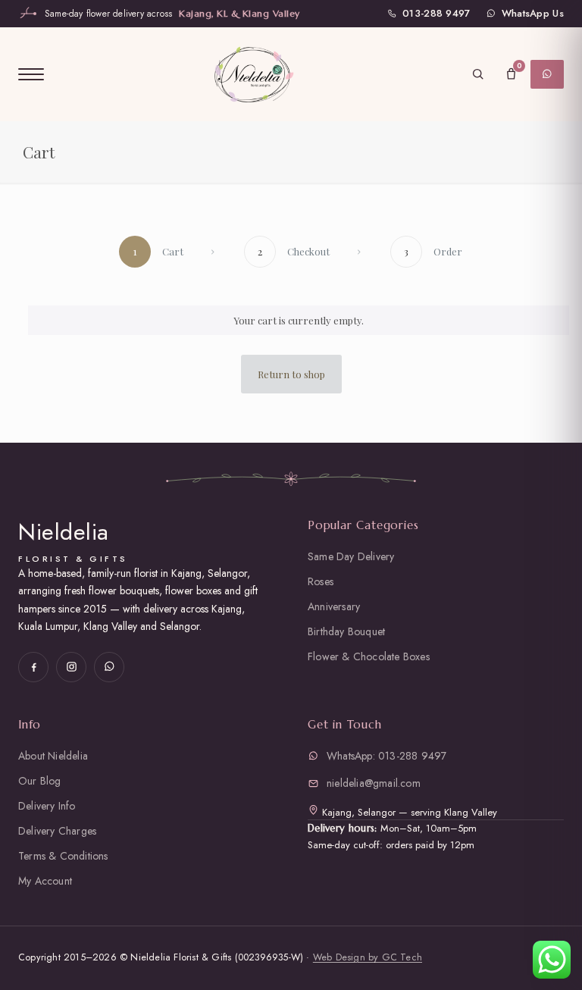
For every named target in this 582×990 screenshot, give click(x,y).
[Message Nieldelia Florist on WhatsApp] (109, 667)
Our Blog (39, 780)
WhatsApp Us (533, 13)
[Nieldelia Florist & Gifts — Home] (253, 74)
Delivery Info (47, 805)
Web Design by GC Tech (367, 957)
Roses (320, 581)
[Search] (477, 74)
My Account (45, 880)
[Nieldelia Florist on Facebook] (33, 667)
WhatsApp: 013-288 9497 (386, 755)
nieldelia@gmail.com (374, 783)
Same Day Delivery (351, 556)
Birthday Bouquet (346, 631)
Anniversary (334, 606)
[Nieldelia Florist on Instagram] (71, 667)
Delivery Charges (57, 830)
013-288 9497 (436, 13)
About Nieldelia (53, 755)
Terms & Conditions (63, 855)
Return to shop (291, 374)
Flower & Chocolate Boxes (369, 656)
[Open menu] (31, 74)
